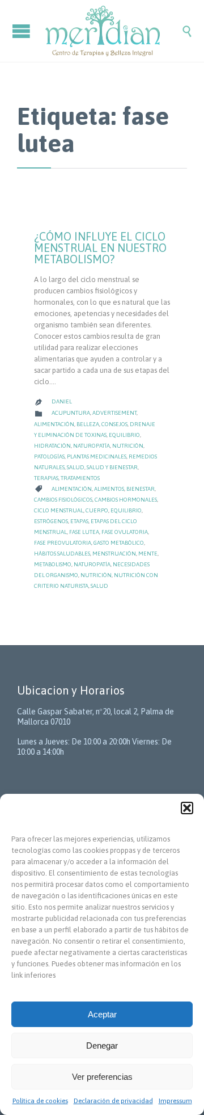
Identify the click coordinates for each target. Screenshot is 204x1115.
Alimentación (54, 424)
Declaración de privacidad (113, 1101)
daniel (62, 401)
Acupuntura (71, 413)
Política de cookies (40, 1101)
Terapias (46, 478)
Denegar (102, 1045)
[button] (187, 808)
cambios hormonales (126, 500)
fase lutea (84, 532)
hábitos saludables (62, 553)
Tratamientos (80, 478)
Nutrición (127, 446)
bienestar (140, 489)
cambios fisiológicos (63, 500)
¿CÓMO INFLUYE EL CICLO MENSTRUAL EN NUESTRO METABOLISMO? (100, 248)
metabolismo (52, 564)
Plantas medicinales (96, 456)
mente (148, 553)
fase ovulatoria (124, 532)
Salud (75, 467)
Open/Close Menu (22, 31)
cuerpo (97, 510)
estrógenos (51, 521)
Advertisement (114, 413)
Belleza (87, 424)
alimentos (109, 489)
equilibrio (126, 510)
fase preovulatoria (62, 543)
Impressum (175, 1101)
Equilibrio (124, 435)
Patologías (49, 456)
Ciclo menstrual (58, 510)
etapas (79, 521)
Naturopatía (91, 446)
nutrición (96, 575)
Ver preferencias (102, 1077)
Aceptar (102, 1014)
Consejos (114, 424)
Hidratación (52, 446)
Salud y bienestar (112, 467)
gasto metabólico (119, 543)
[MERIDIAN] (113, 31)
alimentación (72, 489)
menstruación (114, 553)
